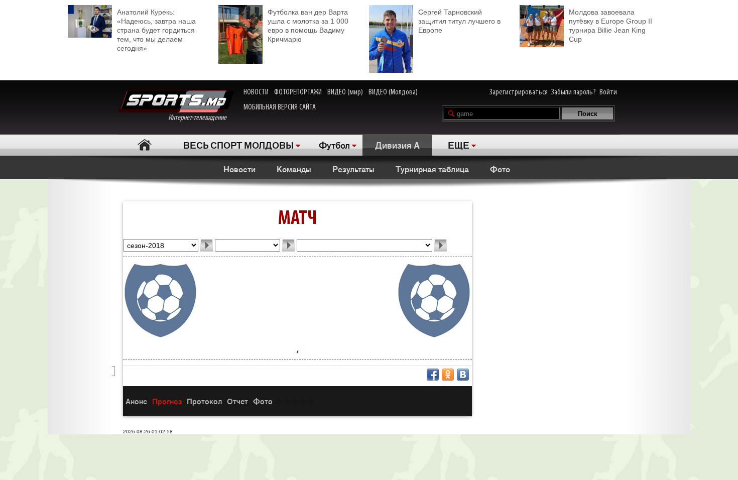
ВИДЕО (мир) (345, 92)
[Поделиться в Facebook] (433, 375)
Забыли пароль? (573, 92)
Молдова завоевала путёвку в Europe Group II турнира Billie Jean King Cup (610, 25)
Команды (294, 168)
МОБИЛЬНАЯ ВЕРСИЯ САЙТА (279, 107)
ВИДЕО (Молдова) (393, 92)
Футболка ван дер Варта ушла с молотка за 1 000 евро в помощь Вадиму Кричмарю (308, 25)
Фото (500, 168)
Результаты (353, 168)
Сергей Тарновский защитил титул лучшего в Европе (459, 21)
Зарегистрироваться (518, 92)
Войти (608, 92)
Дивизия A (397, 145)
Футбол (334, 145)
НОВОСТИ (256, 92)
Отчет (237, 401)
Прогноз (167, 401)
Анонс (136, 401)
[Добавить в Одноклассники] (448, 375)
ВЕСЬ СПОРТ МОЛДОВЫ (238, 145)
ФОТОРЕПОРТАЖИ (298, 92)
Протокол (204, 401)
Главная (144, 145)
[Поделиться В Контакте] (463, 375)
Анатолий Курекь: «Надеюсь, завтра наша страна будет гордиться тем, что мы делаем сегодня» (156, 30)
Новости (239, 168)
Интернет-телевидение (201, 118)
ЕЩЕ (458, 145)
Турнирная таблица (432, 168)
